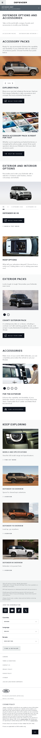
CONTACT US (6, 665)
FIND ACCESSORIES (15, 409)
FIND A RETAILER (11, 648)
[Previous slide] (5, 83)
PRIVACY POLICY (7, 669)
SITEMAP (5, 677)
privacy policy (24, 719)
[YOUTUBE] (12, 610)
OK (35, 732)
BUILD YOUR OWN (15, 101)
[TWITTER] (25, 610)
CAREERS (5, 656)
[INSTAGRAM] (5, 610)
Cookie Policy (34, 720)
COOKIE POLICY (7, 673)
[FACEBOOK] (19, 610)
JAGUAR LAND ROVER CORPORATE (13, 681)
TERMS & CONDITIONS (9, 661)
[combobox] (20, 621)
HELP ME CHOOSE (15, 154)
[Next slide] (12, 83)
